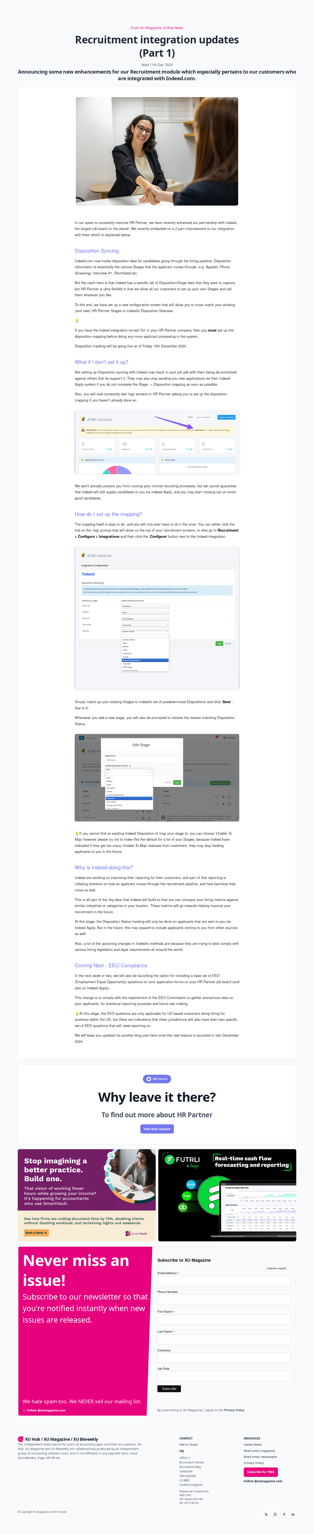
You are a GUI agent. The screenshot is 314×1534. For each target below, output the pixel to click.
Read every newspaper (260, 1457)
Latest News (253, 1445)
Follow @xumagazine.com (263, 1481)
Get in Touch (188, 1445)
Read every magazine (259, 1451)
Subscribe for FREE (260, 1472)
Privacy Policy (254, 1463)
